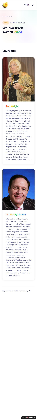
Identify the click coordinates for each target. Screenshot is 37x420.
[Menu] (33, 5)
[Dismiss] (34, 417)
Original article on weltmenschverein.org (15, 291)
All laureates (9, 17)
